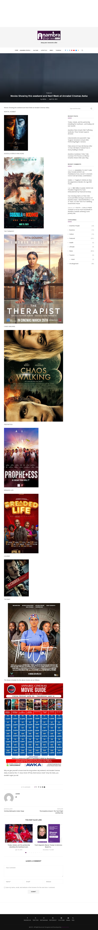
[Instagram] (69, 50)
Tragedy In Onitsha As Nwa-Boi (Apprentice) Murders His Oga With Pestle (80, 182)
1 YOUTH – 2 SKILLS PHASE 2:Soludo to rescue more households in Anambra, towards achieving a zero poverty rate (80, 210)
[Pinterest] (71, 50)
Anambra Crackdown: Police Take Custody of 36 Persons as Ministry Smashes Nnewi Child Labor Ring (78, 156)
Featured (81, 238)
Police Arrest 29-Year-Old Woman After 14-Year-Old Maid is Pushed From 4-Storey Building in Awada (80, 148)
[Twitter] (67, 50)
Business (81, 230)
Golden (70, 180)
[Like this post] (36, 787)
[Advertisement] (49, 13)
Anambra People (25, 50)
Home (16, 50)
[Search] (82, 50)
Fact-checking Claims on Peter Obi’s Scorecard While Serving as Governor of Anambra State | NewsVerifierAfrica (80, 198)
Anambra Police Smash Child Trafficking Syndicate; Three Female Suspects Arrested (80, 132)
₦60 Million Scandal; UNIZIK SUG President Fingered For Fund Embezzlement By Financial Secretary (80, 190)
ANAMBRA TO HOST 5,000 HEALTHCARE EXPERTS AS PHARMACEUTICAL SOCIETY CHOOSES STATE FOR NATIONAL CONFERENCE (80, 173)
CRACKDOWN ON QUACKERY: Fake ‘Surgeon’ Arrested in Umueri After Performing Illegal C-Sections (79, 140)
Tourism (58, 50)
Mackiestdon (65, 927)
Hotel (82, 259)
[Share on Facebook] (38, 787)
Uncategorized (81, 263)
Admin (44, 99)
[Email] (76, 50)
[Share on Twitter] (40, 787)
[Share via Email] (44, 787)
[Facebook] (65, 50)
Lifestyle (44, 50)
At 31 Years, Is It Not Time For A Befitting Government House (81, 201)
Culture (35, 50)
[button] (7, 838)
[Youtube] (74, 50)
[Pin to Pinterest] (42, 787)
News (51, 50)
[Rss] (78, 50)
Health (81, 242)
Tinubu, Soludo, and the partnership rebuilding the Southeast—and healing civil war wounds (81, 124)
